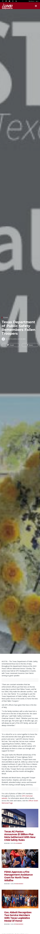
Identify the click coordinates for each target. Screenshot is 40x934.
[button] (11, 345)
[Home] (5, 6)
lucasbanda (18, 843)
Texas (5, 318)
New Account (31, 1)
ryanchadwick (19, 883)
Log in (37, 1)
